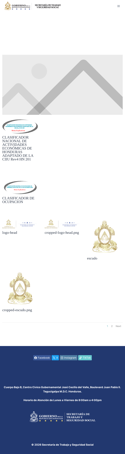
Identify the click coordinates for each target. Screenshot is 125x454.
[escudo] (105, 254)
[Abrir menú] (118, 6)
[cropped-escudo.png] (20, 306)
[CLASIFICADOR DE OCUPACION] (20, 194)
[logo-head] (20, 228)
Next (118, 326)
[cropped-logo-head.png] (62, 228)
